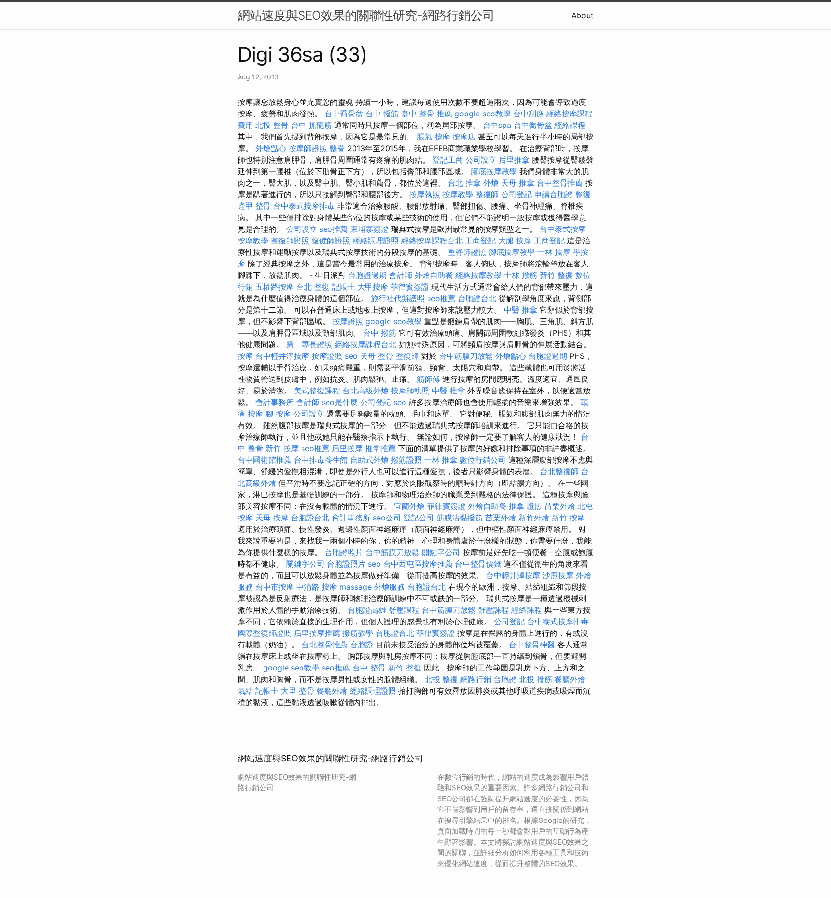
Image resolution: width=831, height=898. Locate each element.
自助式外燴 (369, 460)
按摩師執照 (410, 390)
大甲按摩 (372, 286)
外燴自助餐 (434, 275)
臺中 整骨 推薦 (426, 113)
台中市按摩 (274, 587)
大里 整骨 (297, 691)
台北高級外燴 (365, 390)
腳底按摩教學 (494, 171)
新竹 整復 (556, 275)
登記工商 (447, 159)
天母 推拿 (517, 183)
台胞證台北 (477, 298)
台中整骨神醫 (532, 644)
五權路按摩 (274, 286)
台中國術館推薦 (264, 460)
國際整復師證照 (264, 633)
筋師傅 (428, 379)
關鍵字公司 (441, 552)
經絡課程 (569, 125)
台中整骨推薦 (560, 183)
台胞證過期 (367, 275)
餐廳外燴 (569, 679)
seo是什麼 (340, 402)
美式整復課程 (317, 390)
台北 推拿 (464, 183)
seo (351, 356)
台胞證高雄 (367, 610)
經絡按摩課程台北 (432, 240)
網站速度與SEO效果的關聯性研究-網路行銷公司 (366, 15)
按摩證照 (347, 321)
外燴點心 (270, 148)
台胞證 (361, 644)
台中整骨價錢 (478, 564)
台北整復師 (559, 471)
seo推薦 (333, 229)
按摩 (245, 356)
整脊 (337, 148)
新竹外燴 (533, 517)
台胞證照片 (344, 552)
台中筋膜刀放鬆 (466, 356)
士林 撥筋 (520, 275)
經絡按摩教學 (478, 275)
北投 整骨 (272, 125)
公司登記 (516, 194)
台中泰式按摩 (563, 229)
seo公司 (387, 517)
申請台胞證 (553, 194)
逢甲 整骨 (254, 206)
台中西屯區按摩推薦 (418, 564)
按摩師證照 (308, 148)
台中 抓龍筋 (311, 125)
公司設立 (481, 159)
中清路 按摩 (316, 587)
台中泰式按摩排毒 (304, 206)
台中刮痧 (528, 113)
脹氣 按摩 (433, 136)
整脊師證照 (467, 252)
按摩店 (464, 136)
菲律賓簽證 (409, 286)
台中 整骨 (369, 667)
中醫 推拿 (520, 310)
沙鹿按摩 (557, 575)
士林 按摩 (553, 252)
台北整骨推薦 (325, 644)
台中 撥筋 (382, 113)
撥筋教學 (357, 633)
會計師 (400, 275)
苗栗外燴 (559, 506)
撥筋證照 (406, 460)
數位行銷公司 (483, 460)
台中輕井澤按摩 (282, 356)
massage (356, 587)
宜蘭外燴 (409, 506)
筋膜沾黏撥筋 (460, 517)
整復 (583, 194)
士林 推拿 (440, 460)
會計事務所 (274, 402)
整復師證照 (290, 240)
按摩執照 (424, 194)
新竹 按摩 (282, 448)
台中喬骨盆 (344, 113)
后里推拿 (514, 159)
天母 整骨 (376, 356)
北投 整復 (441, 679)
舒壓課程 (404, 610)
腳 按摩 (278, 413)
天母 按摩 (272, 517)
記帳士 (343, 286)
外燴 (491, 183)
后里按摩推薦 (317, 633)
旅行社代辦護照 (398, 298)
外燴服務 (389, 587)
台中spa (497, 125)
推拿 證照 (525, 506)
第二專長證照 (309, 344)
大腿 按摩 (514, 240)
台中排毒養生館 (321, 460)
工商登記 (480, 240)
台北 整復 (312, 286)
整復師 (487, 194)
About (582, 15)
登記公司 (418, 517)
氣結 (245, 691)
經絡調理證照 (376, 240)
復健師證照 (331, 240)
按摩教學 (457, 194)
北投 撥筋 (535, 679)
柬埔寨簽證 (369, 229)
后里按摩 (347, 448)
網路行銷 (475, 679)
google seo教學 (482, 113)
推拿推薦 (380, 448)
